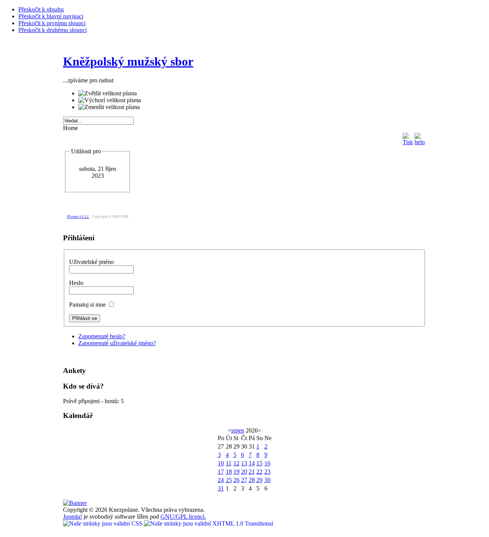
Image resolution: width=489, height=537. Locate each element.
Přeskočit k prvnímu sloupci (52, 23)
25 (229, 480)
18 (229, 471)
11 (229, 463)
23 (267, 471)
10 (221, 463)
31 (221, 488)
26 (236, 480)
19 (236, 471)
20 (244, 471)
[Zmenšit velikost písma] (109, 107)
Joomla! (72, 516)
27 (244, 480)
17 (221, 471)
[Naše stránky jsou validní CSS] (103, 523)
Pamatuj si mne (88, 304)
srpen (237, 430)
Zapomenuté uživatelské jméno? (117, 343)
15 (259, 463)
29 (259, 480)
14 (252, 463)
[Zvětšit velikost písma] (107, 93)
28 (252, 480)
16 (267, 463)
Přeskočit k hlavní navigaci (50, 16)
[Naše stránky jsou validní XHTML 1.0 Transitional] (208, 523)
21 (252, 471)
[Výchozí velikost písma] (109, 100)
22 (259, 471)
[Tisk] (408, 137)
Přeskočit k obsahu (41, 9)
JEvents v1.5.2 (78, 217)
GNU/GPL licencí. (183, 516)
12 (236, 463)
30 (267, 480)
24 (221, 480)
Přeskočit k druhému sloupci (52, 30)
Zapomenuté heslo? (101, 336)
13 (244, 463)
